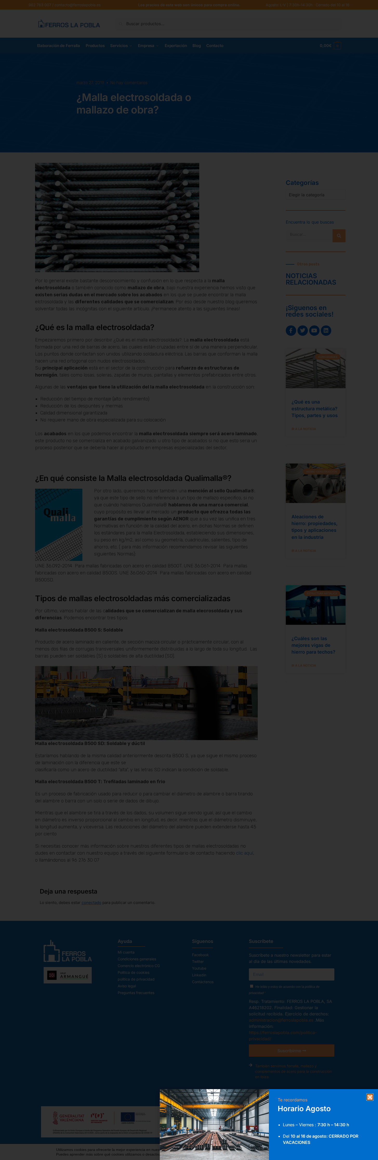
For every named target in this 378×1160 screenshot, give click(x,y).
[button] (370, 1097)
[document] (189, 580)
